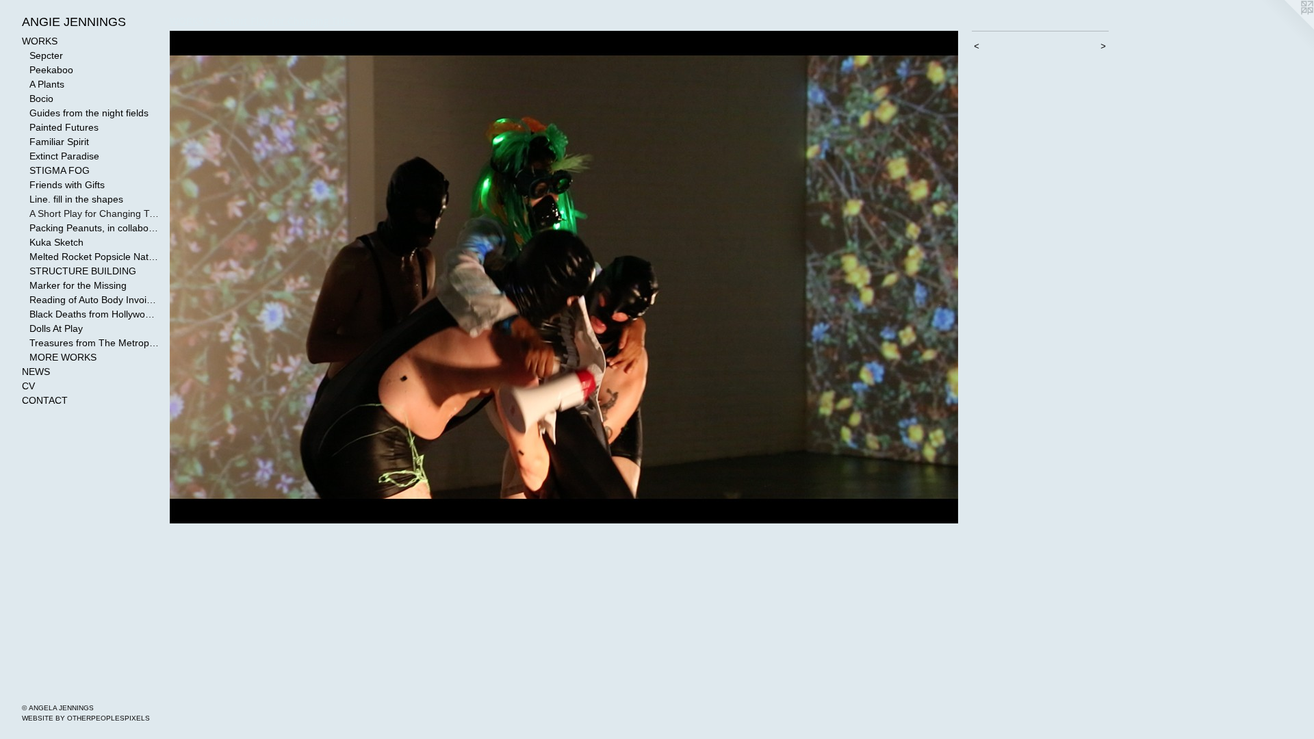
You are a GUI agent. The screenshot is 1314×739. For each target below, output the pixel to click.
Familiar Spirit (59, 141)
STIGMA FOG (59, 170)
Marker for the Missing (78, 285)
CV (28, 385)
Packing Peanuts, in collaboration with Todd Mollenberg (94, 227)
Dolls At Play (56, 328)
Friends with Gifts (67, 184)
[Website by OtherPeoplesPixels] (1286, 27)
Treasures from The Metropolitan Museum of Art (94, 342)
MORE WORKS (62, 357)
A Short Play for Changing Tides (94, 213)
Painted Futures (64, 127)
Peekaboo (51, 69)
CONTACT (45, 400)
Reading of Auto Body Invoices (94, 299)
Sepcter (46, 55)
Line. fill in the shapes (76, 199)
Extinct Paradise (64, 156)
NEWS (36, 371)
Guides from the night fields (89, 112)
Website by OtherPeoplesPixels (86, 718)
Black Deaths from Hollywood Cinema (94, 314)
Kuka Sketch (56, 242)
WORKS (39, 41)
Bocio (41, 98)
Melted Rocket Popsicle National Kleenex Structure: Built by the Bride (94, 256)
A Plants (46, 84)
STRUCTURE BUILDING (82, 270)
